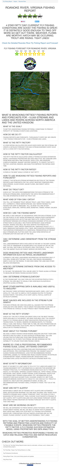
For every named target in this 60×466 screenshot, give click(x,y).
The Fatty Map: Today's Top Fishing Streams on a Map (16, 450)
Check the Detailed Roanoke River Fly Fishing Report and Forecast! (30, 43)
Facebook (30, 465)
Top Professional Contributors (10, 453)
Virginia (15, 1)
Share (23, 21)
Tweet (37, 21)
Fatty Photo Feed (7, 459)
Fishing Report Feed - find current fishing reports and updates (18, 456)
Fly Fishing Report (7, 1)
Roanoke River (22, 1)
